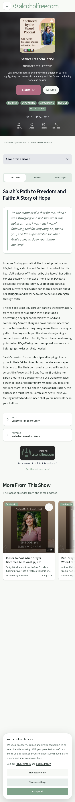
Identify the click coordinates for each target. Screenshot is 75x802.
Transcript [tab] (60, 177)
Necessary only (37, 773)
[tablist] (37, 177)
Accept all (37, 791)
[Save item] (49, 507)
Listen (26, 90)
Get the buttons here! (37, 469)
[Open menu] (7, 6)
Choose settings (37, 782)
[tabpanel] (37, 294)
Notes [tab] (37, 177)
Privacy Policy (23, 764)
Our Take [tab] (15, 177)
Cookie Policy (43, 764)
